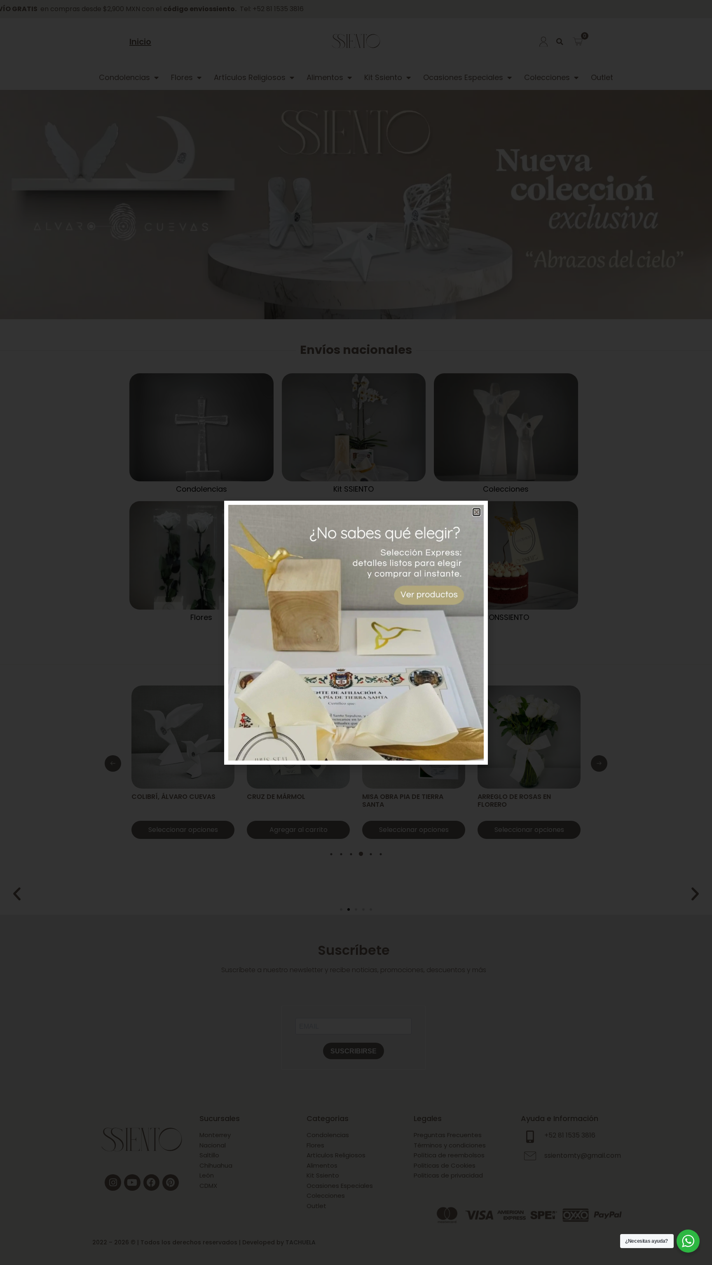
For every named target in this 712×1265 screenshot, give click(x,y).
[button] (476, 512)
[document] (356, 632)
